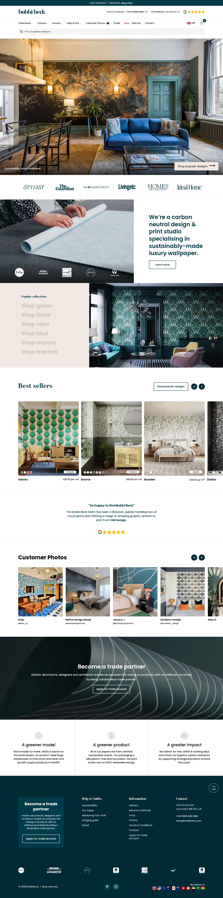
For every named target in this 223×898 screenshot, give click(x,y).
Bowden (149, 479)
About (85, 825)
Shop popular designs (170, 386)
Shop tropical (39, 351)
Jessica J (119, 619)
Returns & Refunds (140, 810)
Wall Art (132, 23)
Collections (24, 23)
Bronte (85, 479)
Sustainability (90, 805)
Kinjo (21, 619)
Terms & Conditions (140, 825)
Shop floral (36, 315)
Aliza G (212, 619)
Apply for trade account (111, 689)
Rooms (56, 23)
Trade (116, 23)
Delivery (134, 805)
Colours (41, 23)
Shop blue (34, 333)
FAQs (132, 815)
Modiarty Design (170, 619)
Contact (149, 23)
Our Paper (88, 810)
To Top (213, 788)
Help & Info (73, 23)
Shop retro (35, 324)
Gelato (23, 479)
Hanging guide (90, 820)
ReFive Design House (78, 619)
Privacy (133, 820)
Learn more (162, 264)
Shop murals (38, 342)
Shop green (36, 305)
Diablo (211, 479)
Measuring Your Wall (94, 815)
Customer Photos (95, 23)
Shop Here (127, 2)
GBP (193, 23)
